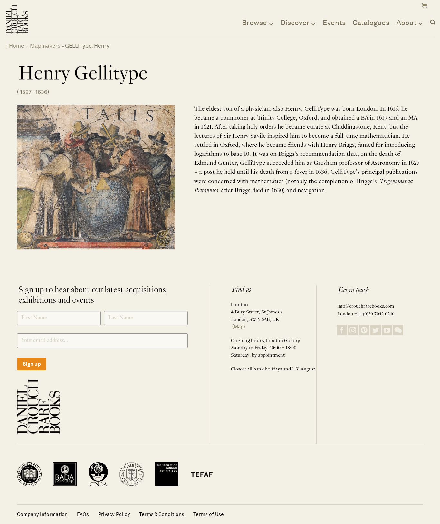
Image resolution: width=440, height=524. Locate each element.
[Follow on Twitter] (375, 330)
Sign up (32, 364)
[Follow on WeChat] (398, 330)
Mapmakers (45, 45)
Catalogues (371, 22)
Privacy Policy (114, 514)
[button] (423, 6)
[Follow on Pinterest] (364, 330)
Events (334, 22)
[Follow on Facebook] (342, 330)
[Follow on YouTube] (387, 330)
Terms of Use (208, 514)
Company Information (42, 514)
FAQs (83, 514)
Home (16, 45)
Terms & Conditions (161, 514)
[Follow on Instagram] (353, 330)
